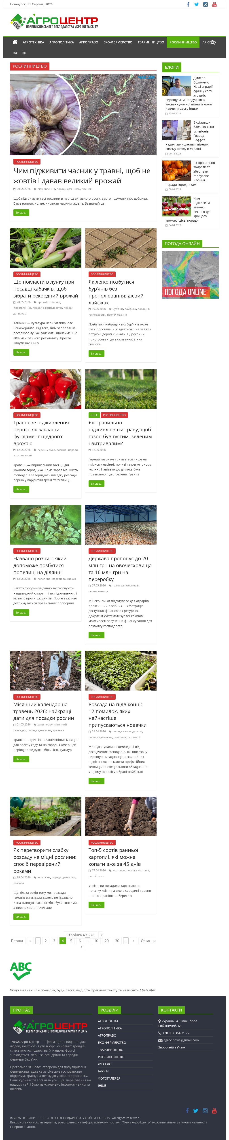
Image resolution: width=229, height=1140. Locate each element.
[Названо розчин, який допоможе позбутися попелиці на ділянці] (45, 507)
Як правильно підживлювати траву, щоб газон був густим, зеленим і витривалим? (120, 432)
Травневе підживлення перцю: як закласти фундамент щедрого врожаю (41, 432)
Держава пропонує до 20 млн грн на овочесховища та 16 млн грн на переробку (120, 568)
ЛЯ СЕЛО (105, 1064)
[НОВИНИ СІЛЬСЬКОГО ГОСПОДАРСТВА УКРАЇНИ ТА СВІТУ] (54, 15)
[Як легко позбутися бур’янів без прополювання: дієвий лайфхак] (121, 231)
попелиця (44, 579)
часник (86, 189)
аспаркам (44, 877)
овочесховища (98, 591)
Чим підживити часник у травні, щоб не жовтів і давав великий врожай (82, 175)
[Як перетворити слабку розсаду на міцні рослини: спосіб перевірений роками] (45, 799)
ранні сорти (96, 876)
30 (117, 940)
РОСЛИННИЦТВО (183, 42)
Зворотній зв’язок (171, 1047)
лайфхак (130, 309)
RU (15, 53)
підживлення (46, 189)
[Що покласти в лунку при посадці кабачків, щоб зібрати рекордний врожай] (45, 231)
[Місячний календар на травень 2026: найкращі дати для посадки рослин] (45, 653)
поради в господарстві (47, 308)
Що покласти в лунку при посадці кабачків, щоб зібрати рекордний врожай (45, 288)
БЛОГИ (172, 67)
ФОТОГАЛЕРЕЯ (109, 1078)
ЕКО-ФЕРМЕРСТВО (118, 42)
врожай (43, 302)
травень (58, 730)
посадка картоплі (138, 870)
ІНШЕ (94, 415)
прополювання (117, 315)
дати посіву (45, 724)
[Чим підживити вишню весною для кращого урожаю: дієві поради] (176, 199)
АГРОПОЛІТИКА (61, 42)
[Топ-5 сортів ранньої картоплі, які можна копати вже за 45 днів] (121, 799)
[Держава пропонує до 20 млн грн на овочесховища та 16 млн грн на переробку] (121, 507)
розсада (18, 883)
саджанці (134, 737)
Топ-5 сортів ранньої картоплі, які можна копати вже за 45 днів (115, 857)
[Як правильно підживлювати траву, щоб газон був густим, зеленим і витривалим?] (121, 371)
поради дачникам (68, 189)
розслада (120, 737)
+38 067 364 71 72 (176, 1033)
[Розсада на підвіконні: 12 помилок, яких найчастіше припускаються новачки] (121, 653)
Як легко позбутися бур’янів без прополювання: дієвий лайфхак (116, 292)
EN (24, 53)
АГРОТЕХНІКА (33, 42)
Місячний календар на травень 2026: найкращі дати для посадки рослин (43, 711)
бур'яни (118, 309)
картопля (119, 870)
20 (107, 940)
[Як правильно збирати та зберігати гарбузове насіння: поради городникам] (176, 163)
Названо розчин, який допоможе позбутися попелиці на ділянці (40, 565)
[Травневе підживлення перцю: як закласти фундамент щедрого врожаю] (45, 371)
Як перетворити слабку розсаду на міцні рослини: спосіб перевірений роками (44, 860)
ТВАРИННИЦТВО (151, 42)
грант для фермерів (126, 585)
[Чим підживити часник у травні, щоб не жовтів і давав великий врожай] (83, 76)
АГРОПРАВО (88, 42)
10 (96, 940)
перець (42, 450)
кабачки (54, 302)
